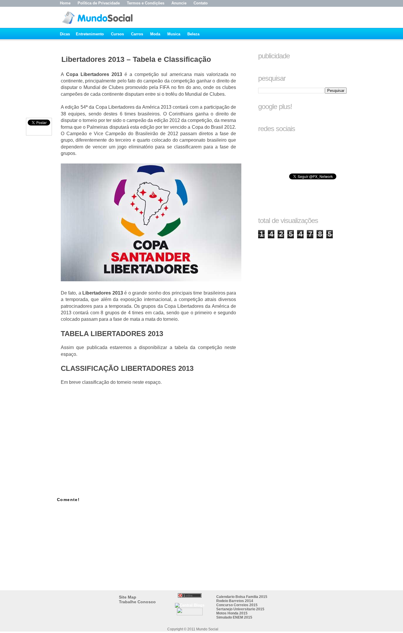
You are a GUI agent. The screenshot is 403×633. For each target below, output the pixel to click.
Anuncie (178, 3)
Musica (173, 34)
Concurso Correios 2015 (237, 605)
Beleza (193, 34)
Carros (137, 34)
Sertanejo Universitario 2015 (240, 609)
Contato (201, 3)
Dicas (65, 34)
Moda (155, 34)
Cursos (117, 34)
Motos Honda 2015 (232, 613)
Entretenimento (90, 34)
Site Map (127, 597)
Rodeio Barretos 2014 (234, 601)
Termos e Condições (145, 3)
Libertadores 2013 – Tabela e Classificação (136, 59)
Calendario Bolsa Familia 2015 (241, 597)
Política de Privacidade (99, 3)
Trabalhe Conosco (137, 601)
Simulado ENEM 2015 (234, 617)
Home (65, 3)
